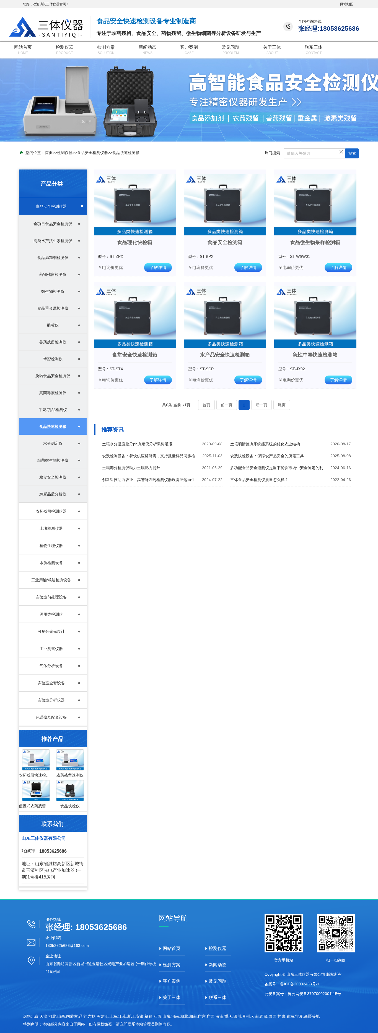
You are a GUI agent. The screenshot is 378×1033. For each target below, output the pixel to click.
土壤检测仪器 (51, 528)
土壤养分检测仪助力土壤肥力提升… (133, 468)
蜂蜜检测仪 (53, 359)
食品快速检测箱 (125, 152)
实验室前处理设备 (51, 597)
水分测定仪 (53, 443)
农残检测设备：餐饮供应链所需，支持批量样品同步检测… (152, 456)
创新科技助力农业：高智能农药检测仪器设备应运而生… (150, 479)
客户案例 (189, 47)
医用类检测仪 (51, 614)
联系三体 (313, 47)
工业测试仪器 (51, 648)
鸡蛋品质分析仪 (52, 494)
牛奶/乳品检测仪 (53, 409)
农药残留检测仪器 (51, 511)
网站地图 (346, 4)
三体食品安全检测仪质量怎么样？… (261, 479)
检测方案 (106, 47)
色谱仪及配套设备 (51, 717)
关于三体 (272, 47)
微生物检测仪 (52, 291)
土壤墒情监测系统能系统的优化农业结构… (267, 444)
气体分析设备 (51, 666)
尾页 (282, 405)
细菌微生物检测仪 (52, 460)
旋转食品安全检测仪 (52, 376)
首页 (49, 152)
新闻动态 (147, 47)
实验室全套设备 (51, 683)
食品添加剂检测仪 (52, 257)
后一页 (261, 405)
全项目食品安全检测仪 (52, 224)
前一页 (226, 405)
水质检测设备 (51, 563)
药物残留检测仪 (52, 274)
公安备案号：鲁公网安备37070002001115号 (303, 993)
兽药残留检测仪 (52, 342)
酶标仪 (53, 325)
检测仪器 (64, 47)
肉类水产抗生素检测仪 (52, 240)
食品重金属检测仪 (52, 308)
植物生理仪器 (51, 545)
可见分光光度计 (51, 631)
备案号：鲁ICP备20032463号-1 (292, 984)
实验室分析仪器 (51, 700)
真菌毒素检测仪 (52, 392)
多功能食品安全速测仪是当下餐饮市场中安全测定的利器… (280, 468)
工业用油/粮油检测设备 (51, 580)
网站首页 (23, 47)
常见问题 (230, 47)
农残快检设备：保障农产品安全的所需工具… (269, 456)
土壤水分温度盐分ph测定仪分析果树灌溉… (139, 444)
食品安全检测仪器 (92, 152)
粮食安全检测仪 (52, 477)
